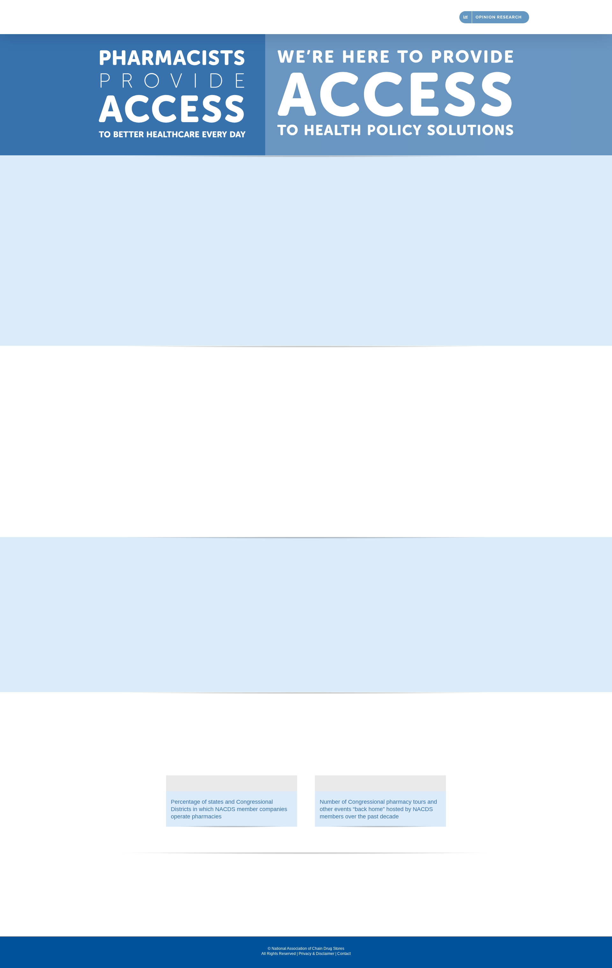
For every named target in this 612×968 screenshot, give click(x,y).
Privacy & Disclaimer (316, 953)
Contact (344, 953)
